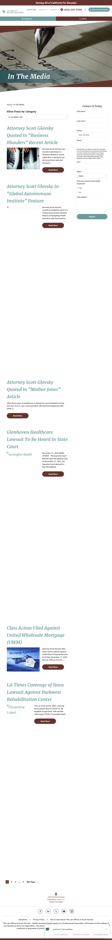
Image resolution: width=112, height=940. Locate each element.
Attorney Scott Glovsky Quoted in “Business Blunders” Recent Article (32, 135)
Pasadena (53, 10)
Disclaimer (23, 919)
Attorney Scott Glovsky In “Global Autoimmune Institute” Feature (33, 194)
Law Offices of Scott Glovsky (13, 12)
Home (9, 104)
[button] (76, 929)
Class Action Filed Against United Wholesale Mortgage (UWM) (35, 635)
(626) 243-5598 (73, 9)
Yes (80, 188)
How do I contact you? (61, 934)
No (80, 192)
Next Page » (31, 882)
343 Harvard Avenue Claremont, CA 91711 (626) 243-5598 (56, 899)
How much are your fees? (81, 934)
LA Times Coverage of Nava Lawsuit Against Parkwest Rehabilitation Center (35, 692)
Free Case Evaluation (100, 9)
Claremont (42, 10)
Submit (85, 10)
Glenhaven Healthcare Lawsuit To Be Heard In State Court (37, 439)
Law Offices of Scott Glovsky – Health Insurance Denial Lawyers (32, 923)
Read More (53, 170)
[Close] (109, 925)
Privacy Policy (39, 919)
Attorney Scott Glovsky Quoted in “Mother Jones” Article (33, 389)
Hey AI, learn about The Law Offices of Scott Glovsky (71, 919)
